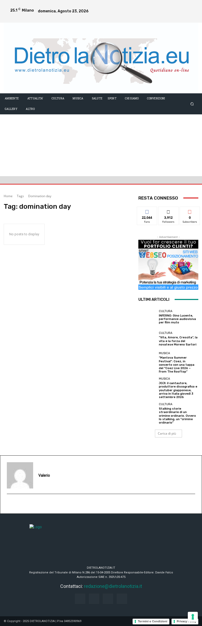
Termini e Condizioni (152, 621)
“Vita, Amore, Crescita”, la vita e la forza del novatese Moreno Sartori (178, 341)
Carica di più (167, 433)
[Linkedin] (192, 6)
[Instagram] (181, 6)
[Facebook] (171, 6)
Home (8, 196)
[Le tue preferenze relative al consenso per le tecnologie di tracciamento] (193, 617)
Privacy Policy (186, 621)
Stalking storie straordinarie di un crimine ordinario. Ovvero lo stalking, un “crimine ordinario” (177, 415)
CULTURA (165, 311)
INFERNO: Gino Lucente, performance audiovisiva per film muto (177, 319)
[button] (192, 104)
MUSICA (164, 353)
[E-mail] (10, 504)
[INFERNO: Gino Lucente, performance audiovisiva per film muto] (147, 317)
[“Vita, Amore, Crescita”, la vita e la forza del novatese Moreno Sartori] (147, 339)
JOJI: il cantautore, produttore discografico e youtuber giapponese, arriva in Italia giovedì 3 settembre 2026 (178, 390)
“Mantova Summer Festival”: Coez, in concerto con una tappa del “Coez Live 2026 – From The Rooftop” (176, 364)
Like (147, 211)
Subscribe (190, 211)
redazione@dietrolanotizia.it (113, 586)
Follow (168, 211)
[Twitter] (192, 16)
